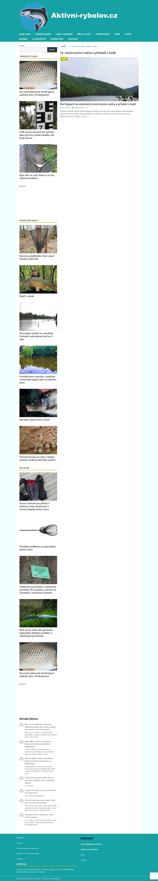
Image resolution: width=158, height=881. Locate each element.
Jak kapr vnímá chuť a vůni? (34, 420)
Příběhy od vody (84, 34)
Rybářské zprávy (103, 34)
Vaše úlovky (73, 39)
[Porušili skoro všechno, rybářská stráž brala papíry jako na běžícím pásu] (38, 360)
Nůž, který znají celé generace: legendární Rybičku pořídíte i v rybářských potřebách (36, 633)
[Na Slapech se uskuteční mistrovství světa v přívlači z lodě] (99, 79)
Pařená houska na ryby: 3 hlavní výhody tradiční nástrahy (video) (37, 458)
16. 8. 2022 (66, 107)
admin (27, 742)
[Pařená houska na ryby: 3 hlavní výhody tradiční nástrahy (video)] (38, 440)
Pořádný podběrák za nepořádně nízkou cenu (37, 548)
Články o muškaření (64, 34)
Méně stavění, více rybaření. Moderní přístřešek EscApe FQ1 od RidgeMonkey (38, 744)
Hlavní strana (25, 34)
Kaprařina (23, 39)
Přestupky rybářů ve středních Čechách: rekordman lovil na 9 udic (36, 336)
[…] (87, 116)
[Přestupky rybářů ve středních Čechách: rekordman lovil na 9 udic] (38, 316)
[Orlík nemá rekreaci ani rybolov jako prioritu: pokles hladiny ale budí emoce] (38, 115)
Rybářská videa (57, 39)
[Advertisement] (38, 202)
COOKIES (20, 859)
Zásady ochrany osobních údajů (28, 853)
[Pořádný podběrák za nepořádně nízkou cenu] (38, 530)
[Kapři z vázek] (38, 279)
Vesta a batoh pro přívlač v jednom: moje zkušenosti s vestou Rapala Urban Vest (34, 506)
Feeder (117, 34)
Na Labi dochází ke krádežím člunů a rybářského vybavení (40, 780)
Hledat (22, 46)
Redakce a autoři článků (89, 849)
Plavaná (128, 34)
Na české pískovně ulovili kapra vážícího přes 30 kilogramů (36, 93)
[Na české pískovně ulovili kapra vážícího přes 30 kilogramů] (38, 75)
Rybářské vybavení (43, 34)
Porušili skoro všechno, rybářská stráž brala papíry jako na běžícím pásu (37, 379)
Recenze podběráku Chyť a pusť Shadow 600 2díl (36, 257)
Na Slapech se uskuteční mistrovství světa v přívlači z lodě (98, 104)
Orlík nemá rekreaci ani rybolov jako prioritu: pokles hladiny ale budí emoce (36, 135)
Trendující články (28, 56)
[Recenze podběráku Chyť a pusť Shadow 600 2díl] (38, 239)
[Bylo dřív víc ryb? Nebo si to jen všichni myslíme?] (38, 158)
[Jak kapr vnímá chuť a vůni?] (38, 403)
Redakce (20, 843)
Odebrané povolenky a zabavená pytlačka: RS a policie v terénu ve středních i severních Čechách (37, 590)
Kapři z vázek (27, 296)
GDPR (83, 855)
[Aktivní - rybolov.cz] (69, 31)
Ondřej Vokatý (78, 107)
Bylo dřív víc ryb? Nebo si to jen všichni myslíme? (36, 176)
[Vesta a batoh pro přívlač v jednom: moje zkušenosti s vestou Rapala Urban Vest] (38, 486)
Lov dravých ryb (39, 39)
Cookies (83, 860)
